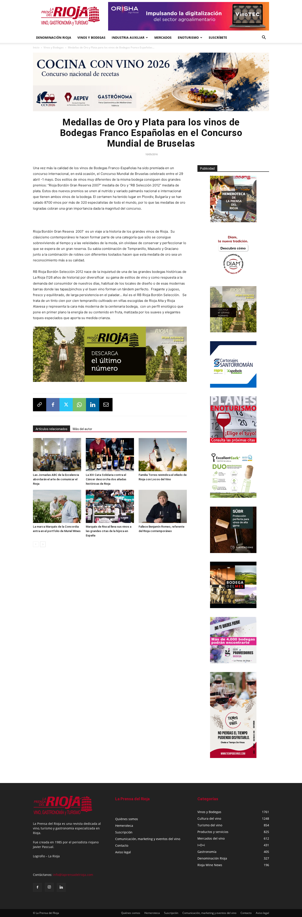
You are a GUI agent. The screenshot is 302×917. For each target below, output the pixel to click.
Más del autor (82, 429)
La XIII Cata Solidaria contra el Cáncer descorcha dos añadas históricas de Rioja (106, 479)
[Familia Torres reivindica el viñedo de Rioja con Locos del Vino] (163, 454)
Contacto (121, 845)
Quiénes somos (126, 819)
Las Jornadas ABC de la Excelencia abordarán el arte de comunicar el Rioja (56, 479)
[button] (263, 38)
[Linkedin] (92, 404)
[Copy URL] (39, 404)
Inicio (36, 47)
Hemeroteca (124, 825)
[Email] (106, 404)
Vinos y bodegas (91, 37)
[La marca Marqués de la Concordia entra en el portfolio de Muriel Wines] (57, 506)
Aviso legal (123, 852)
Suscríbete (218, 37)
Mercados (163, 37)
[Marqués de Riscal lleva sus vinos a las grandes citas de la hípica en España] (110, 506)
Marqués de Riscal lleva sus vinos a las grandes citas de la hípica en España (108, 531)
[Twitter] (66, 404)
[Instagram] (49, 887)
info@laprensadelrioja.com (73, 875)
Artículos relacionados (51, 429)
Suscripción (123, 832)
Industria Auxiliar (128, 37)
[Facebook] (52, 404)
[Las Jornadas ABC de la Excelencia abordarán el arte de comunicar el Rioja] (57, 454)
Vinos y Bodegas (54, 47)
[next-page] (43, 544)
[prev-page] (35, 544)
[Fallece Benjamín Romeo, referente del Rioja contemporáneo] (163, 506)
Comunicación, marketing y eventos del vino (147, 839)
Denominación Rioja (53, 37)
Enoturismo (188, 37)
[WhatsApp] (79, 404)
